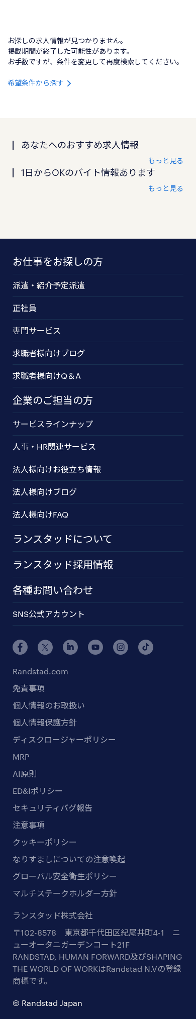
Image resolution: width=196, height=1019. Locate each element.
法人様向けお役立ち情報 (57, 469)
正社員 (25, 308)
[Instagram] (120, 647)
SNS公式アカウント (49, 614)
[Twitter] (45, 647)
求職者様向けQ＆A (47, 375)
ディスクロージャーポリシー (64, 739)
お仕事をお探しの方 (58, 261)
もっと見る (165, 160)
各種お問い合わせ (53, 590)
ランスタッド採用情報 (63, 564)
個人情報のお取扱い (49, 705)
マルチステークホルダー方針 (65, 893)
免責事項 (29, 688)
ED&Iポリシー (38, 790)
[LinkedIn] (70, 647)
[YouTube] (95, 647)
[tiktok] (145, 647)
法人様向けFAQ (40, 514)
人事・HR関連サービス (54, 446)
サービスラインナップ (53, 424)
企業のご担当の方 (53, 400)
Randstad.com (40, 671)
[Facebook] (20, 647)
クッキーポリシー (45, 842)
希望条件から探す (37, 82)
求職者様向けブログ (49, 353)
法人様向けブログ (45, 491)
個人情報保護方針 (45, 722)
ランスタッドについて (63, 539)
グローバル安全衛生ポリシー (65, 876)
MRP (21, 756)
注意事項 (29, 825)
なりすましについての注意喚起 (69, 859)
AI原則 (25, 773)
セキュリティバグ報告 (52, 807)
